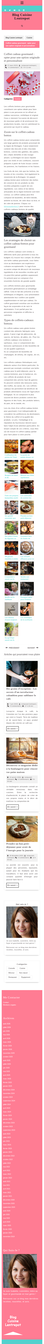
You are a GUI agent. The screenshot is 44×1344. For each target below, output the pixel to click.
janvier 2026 (7, 1049)
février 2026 (7, 1046)
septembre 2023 (9, 1130)
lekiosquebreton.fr (11, 206)
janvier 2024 (7, 1119)
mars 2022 (7, 1174)
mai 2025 (6, 1071)
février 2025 (7, 1082)
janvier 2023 (7, 1152)
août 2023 (6, 1134)
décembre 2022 (9, 1156)
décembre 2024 (9, 1090)
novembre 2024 (9, 1093)
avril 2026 (6, 1038)
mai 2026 (6, 1035)
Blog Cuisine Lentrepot (22, 16)
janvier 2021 (7, 1196)
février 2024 (7, 1115)
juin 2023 (6, 1141)
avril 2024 (6, 1108)
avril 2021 (6, 1189)
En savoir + (13, 729)
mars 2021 (7, 1192)
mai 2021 (6, 1185)
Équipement (25, 977)
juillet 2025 (7, 1064)
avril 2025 (6, 1075)
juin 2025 (6, 1068)
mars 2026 (7, 1042)
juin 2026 (6, 1031)
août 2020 (6, 1211)
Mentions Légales (9, 1005)
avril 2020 (6, 1222)
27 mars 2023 (12, 65)
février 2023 (7, 1148)
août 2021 (6, 1181)
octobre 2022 (8, 1159)
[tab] (22, 3)
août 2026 (6, 1024)
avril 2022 (6, 1170)
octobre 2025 (8, 1057)
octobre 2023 (8, 1126)
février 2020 (7, 1229)
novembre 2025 (9, 1053)
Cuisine (29, 38)
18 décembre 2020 (16, 855)
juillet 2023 (7, 1137)
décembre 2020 (9, 1200)
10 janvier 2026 (15, 777)
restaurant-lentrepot (28, 65)
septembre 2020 (9, 1207)
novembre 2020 (9, 1203)
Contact (6, 1002)
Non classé (23, 973)
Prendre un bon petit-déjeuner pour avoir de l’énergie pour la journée (19, 847)
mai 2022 (6, 1167)
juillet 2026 (7, 1027)
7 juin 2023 (13, 704)
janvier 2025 (7, 1086)
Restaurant (12, 977)
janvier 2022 (7, 1178)
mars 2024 (7, 1112)
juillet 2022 (7, 1163)
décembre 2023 (9, 1123)
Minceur (11, 973)
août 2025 (6, 1060)
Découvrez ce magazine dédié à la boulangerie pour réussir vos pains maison (22, 768)
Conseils (11, 968)
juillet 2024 (7, 1104)
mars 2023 (7, 1145)
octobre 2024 (8, 1097)
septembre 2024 (9, 1101)
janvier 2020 (7, 1233)
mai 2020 (6, 1218)
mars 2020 (7, 1225)
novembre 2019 (9, 1236)
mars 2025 (7, 1079)
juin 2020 (6, 1214)
